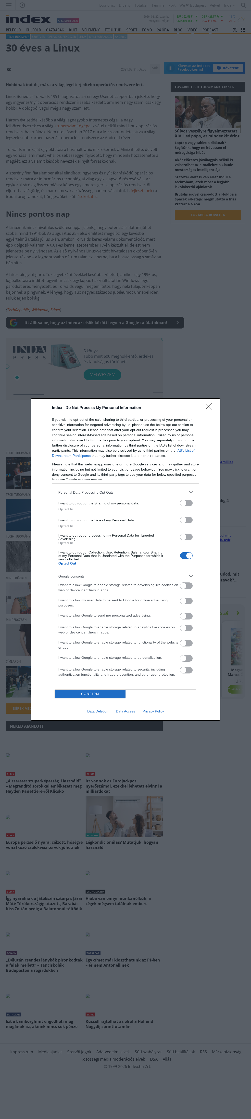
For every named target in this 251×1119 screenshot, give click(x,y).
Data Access (125, 711)
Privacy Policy (153, 711)
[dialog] (125, 559)
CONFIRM (90, 694)
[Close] (210, 408)
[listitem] (125, 492)
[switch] (186, 503)
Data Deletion (97, 711)
